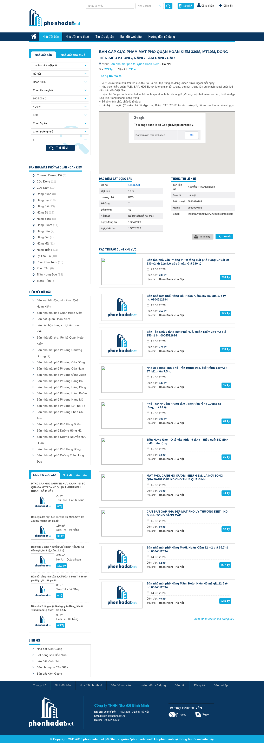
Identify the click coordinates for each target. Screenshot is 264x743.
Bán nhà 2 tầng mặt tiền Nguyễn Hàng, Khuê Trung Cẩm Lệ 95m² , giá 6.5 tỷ (57, 608)
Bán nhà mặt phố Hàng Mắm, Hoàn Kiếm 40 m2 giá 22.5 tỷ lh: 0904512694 (187, 585)
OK (192, 135)
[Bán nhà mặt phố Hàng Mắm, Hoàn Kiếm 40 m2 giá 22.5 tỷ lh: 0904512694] (122, 595)
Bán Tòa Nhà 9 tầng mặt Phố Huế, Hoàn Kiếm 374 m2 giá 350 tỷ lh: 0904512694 (186, 333)
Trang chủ (39, 685)
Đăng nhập (208, 5)
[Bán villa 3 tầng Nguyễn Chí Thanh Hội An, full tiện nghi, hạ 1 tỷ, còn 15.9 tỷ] (42, 561)
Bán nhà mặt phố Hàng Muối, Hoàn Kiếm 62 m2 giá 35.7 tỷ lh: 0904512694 (187, 549)
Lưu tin (227, 236)
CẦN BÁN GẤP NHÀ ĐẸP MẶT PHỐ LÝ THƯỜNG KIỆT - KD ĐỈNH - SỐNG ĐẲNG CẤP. (187, 513)
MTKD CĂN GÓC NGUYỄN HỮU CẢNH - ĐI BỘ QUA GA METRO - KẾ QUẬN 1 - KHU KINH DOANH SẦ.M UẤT (58, 487)
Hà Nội (37, 73)
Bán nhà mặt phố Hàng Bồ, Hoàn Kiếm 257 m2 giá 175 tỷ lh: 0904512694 (186, 297)
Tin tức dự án (104, 37)
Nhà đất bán (145, 6)
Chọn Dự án (40, 123)
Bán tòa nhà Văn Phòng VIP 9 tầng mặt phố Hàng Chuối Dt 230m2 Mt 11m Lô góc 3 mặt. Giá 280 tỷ (188, 261)
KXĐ (35, 115)
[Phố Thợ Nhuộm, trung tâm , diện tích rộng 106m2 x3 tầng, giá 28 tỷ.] (122, 415)
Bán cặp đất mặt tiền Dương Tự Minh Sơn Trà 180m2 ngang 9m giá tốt (57, 519)
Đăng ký (187, 5)
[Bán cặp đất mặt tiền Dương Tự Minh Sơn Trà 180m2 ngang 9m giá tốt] (42, 532)
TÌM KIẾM (62, 147)
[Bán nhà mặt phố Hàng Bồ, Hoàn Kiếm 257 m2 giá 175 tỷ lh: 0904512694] (122, 307)
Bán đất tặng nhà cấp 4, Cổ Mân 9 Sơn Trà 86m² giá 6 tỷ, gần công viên (59, 578)
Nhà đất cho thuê (77, 37)
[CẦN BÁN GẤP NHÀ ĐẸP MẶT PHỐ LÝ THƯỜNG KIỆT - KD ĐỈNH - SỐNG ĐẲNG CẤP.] (122, 523)
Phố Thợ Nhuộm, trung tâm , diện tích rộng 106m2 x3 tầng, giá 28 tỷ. (184, 405)
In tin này (205, 236)
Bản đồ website (131, 37)
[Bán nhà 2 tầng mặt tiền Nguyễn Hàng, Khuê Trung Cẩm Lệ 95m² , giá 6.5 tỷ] (42, 621)
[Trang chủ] (34, 36)
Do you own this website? (150, 135)
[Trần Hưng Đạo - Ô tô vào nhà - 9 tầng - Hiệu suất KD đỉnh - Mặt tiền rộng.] (122, 451)
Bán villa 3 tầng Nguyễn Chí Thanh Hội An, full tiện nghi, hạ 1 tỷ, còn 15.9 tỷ (57, 548)
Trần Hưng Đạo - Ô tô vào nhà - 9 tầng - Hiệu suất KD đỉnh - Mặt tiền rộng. (188, 441)
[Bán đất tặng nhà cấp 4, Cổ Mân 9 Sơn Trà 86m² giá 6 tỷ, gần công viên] (42, 591)
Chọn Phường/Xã (43, 90)
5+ (34, 139)
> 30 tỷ (36, 106)
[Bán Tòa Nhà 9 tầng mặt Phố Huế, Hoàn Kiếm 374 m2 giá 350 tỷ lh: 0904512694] (122, 343)
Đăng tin (228, 5)
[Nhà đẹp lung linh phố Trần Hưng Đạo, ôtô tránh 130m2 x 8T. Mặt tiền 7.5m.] (122, 379)
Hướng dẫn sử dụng (161, 37)
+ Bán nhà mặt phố (45, 65)
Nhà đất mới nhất (45, 475)
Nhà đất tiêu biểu (75, 475)
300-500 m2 (40, 98)
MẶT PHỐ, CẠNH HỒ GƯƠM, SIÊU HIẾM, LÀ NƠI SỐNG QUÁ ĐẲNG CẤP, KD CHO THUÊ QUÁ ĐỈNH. (185, 477)
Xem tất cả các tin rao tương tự (213, 618)
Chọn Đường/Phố (43, 131)
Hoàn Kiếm (39, 82)
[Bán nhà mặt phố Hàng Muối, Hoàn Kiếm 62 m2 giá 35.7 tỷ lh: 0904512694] (122, 559)
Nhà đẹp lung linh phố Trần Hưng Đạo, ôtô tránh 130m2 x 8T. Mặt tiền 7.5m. (187, 369)
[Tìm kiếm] (168, 6)
